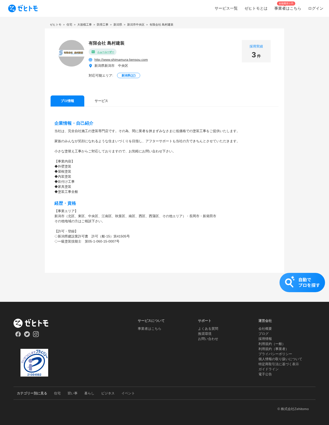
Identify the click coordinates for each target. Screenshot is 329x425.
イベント (128, 393)
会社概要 (265, 329)
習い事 (72, 393)
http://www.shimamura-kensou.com (121, 59)
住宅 (57, 393)
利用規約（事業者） (273, 349)
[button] (164, 287)
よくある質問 (208, 329)
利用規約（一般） (271, 344)
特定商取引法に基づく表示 (278, 364)
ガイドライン (268, 369)
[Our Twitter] (26, 336)
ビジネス (108, 393)
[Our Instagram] (36, 336)
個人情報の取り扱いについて (280, 359)
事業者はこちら (149, 329)
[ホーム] (34, 323)
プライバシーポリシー (275, 354)
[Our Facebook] (17, 336)
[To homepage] (22, 8)
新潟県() (129, 75)
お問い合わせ (208, 339)
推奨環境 (204, 334)
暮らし (89, 393)
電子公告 (265, 374)
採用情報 (265, 339)
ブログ (263, 334)
